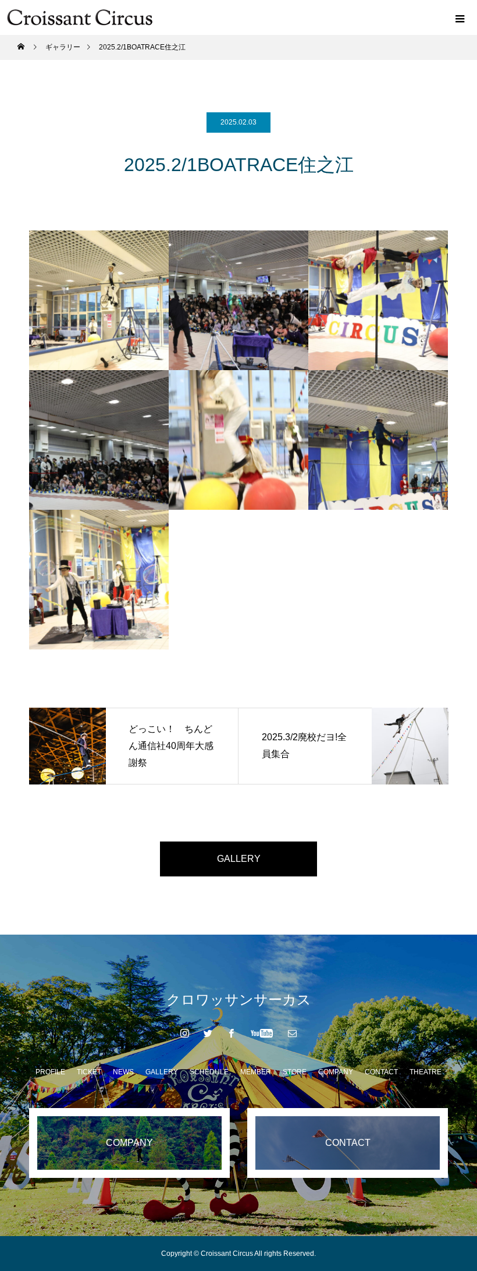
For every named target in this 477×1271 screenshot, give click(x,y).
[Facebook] (231, 1033)
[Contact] (292, 1033)
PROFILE (50, 1072)
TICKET (89, 1072)
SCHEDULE (209, 1072)
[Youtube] (262, 1033)
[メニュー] (459, 17)
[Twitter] (208, 1033)
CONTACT (381, 1072)
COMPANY (335, 1072)
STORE (295, 1072)
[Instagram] (185, 1033)
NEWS (123, 1072)
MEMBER (255, 1072)
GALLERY (239, 859)
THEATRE (426, 1072)
